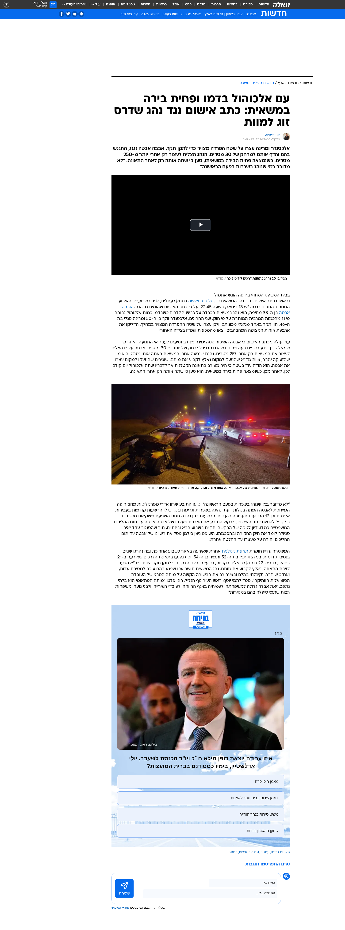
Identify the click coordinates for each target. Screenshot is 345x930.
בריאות (161, 4)
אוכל (176, 4)
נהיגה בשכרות (249, 852)
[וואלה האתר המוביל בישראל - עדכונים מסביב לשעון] (281, 4)
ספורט (248, 4)
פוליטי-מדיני (193, 14)
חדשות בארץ (213, 14)
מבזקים (251, 14)
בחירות (232, 4)
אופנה (110, 4)
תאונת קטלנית (235, 551)
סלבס (201, 4)
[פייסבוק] (62, 14)
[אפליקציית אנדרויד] (81, 14)
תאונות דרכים (280, 852)
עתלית (264, 852)
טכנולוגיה (128, 4)
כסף (188, 4)
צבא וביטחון (234, 14)
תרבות (216, 4)
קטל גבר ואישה (202, 301)
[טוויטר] (68, 14)
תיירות (145, 4)
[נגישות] (6, 5)
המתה (233, 852)
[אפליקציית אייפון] (75, 14)
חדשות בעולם (172, 14)
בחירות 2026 (150, 14)
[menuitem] (261, 4)
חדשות (263, 4)
